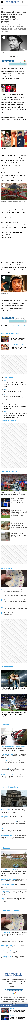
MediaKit (14, 1004)
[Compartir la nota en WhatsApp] (9, 61)
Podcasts (12, 981)
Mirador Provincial (20, 981)
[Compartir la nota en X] (6, 61)
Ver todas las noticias (8, 420)
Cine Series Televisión (16, 326)
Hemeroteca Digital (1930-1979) (9, 997)
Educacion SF (14, 986)
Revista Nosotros (14, 979)
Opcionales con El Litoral (18, 1001)
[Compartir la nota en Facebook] (3, 61)
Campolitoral (5, 979)
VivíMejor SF (7, 984)
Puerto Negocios (15, 984)
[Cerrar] (24, 63)
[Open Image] (3, 37)
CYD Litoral (6, 981)
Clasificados (22, 979)
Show (25, 326)
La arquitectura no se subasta (13, 390)
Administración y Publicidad (13, 999)
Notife (22, 984)
